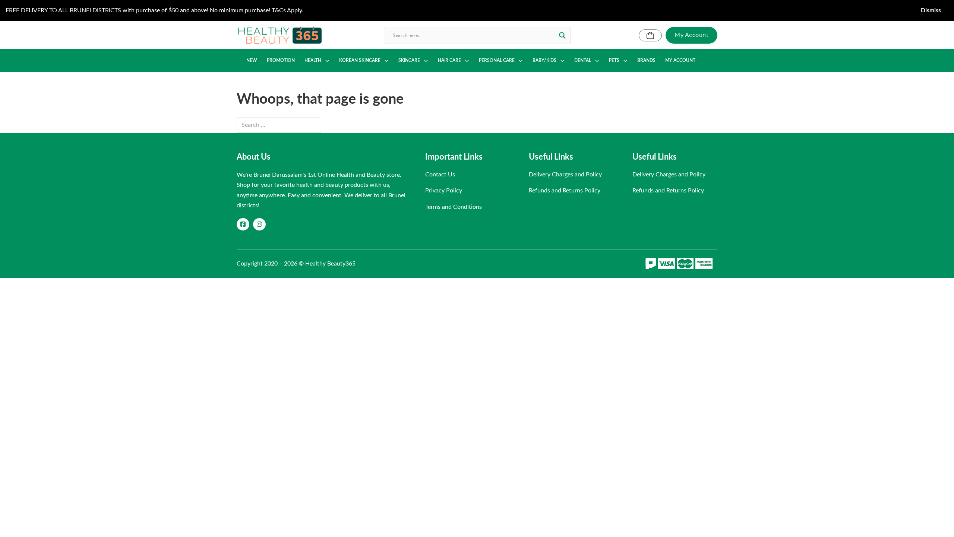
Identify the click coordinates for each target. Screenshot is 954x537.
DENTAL (582, 60)
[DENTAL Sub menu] (597, 60)
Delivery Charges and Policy (565, 175)
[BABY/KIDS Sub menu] (562, 60)
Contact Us (440, 175)
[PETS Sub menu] (625, 60)
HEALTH (312, 60)
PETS (614, 60)
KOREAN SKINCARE (359, 60)
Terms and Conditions (453, 207)
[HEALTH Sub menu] (327, 60)
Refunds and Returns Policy (564, 191)
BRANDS (646, 60)
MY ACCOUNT (680, 60)
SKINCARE (409, 60)
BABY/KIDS (544, 60)
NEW (251, 60)
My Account (691, 35)
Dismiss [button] (931, 10)
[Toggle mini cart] (650, 35)
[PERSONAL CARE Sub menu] (520, 60)
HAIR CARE (449, 60)
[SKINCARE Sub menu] (426, 60)
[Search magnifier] (562, 35)
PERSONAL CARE (497, 60)
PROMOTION (281, 60)
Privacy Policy (443, 191)
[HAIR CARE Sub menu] (467, 60)
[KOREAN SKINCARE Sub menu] (386, 60)
